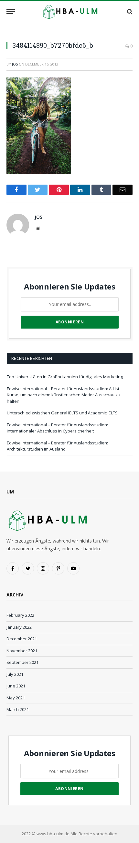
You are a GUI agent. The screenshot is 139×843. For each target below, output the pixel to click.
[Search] (129, 11)
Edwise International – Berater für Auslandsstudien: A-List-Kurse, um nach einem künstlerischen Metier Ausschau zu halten (64, 395)
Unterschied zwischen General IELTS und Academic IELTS (62, 413)
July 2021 (14, 674)
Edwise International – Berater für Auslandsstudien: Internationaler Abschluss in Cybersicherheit (57, 428)
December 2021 (21, 639)
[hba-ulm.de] (69, 11)
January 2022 (19, 627)
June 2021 (15, 686)
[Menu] (10, 11)
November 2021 (21, 651)
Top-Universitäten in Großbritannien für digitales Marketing (65, 377)
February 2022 (20, 615)
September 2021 (22, 662)
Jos (15, 64)
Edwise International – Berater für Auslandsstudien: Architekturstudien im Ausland (57, 446)
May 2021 (15, 698)
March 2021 (17, 709)
